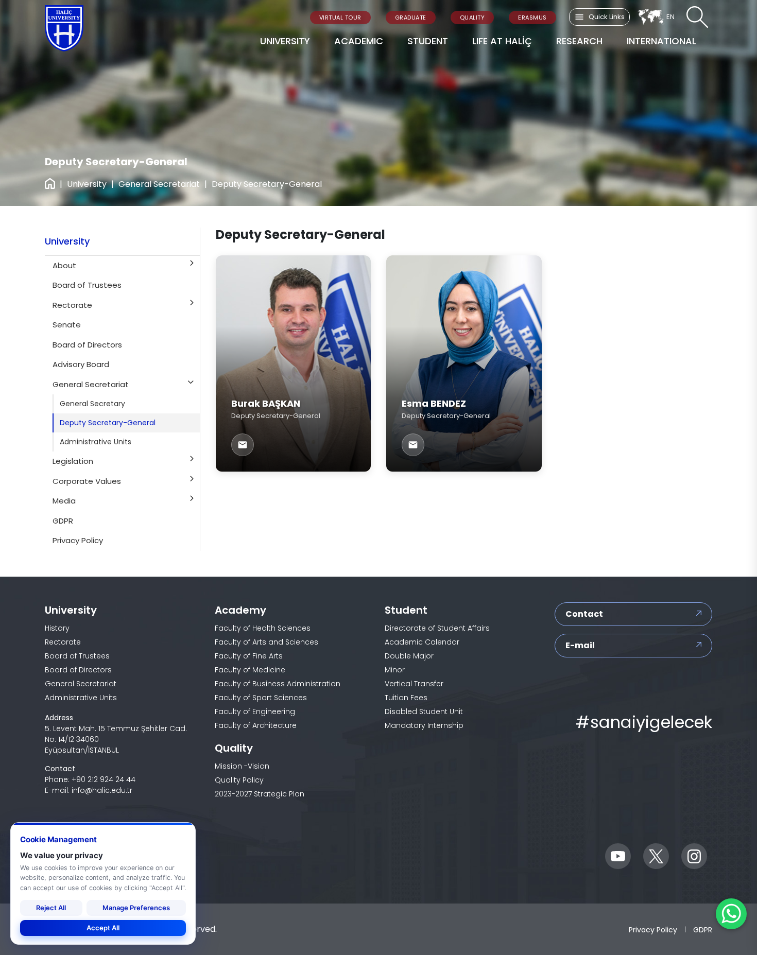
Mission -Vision (242, 766)
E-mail (580, 645)
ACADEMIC (358, 40)
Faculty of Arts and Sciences (266, 642)
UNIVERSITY (285, 40)
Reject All (51, 908)
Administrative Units (81, 697)
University (87, 184)
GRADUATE (410, 17)
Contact (584, 614)
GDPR (702, 929)
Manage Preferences (136, 908)
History (57, 628)
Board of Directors (78, 670)
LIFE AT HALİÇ (502, 40)
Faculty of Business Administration (277, 684)
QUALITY (472, 17)
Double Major (409, 656)
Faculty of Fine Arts (249, 656)
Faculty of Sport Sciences (261, 697)
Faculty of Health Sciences (263, 628)
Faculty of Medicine (250, 670)
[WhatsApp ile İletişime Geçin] (731, 913)
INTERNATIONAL (661, 40)
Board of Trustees (77, 656)
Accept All (103, 928)
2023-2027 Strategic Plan (259, 794)
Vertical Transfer (414, 684)
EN (670, 17)
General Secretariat (159, 184)
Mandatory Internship (424, 725)
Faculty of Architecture (256, 725)
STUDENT (427, 40)
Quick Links (607, 17)
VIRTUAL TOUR (340, 17)
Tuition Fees (406, 697)
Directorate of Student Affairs (437, 628)
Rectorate (63, 642)
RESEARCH (579, 40)
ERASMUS (532, 17)
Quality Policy (239, 780)
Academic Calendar (422, 642)
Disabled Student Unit (424, 711)
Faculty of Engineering (255, 711)
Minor (395, 670)
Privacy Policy (653, 929)
